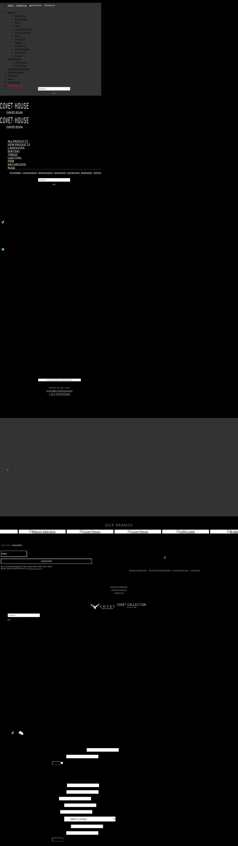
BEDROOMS (86, 173)
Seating (14, 151)
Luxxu (18, 660)
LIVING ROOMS (30, 173)
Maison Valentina (25, 667)
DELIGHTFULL (20, 46)
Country (58, 818)
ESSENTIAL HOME (22, 49)
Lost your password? (64, 771)
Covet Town (22, 703)
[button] (6, 469)
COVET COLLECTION (23, 32)
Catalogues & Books (18, 69)
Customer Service (180, 570)
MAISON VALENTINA (23, 29)
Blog (10, 79)
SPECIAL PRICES (15, 85)
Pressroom (15, 720)
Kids (11, 161)
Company (58, 805)
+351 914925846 (59, 394)
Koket (18, 673)
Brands (11, 13)
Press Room (14, 82)
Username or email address (69, 749)
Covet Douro (21, 62)
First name (59, 785)
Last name (59, 791)
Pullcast (19, 693)
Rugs (11, 167)
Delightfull (21, 683)
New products (19, 144)
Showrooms (14, 59)
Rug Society (22, 690)
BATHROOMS (73, 173)
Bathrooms (17, 164)
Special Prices (16, 723)
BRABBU (18, 42)
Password (59, 756)
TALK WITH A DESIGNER (159, 570)
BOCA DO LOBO (21, 19)
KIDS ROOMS (60, 173)
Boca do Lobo (23, 657)
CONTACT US (21, 5)
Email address (61, 826)
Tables (13, 154)
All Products (18, 141)
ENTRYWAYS (15, 173)
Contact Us (195, 570)
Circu (18, 663)
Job (55, 798)
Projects (12, 76)
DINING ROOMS (45, 173)
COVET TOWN (20, 66)
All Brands (20, 16)
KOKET (17, 36)
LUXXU (18, 22)
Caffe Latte (21, 677)
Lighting (14, 157)
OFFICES (97, 173)
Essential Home (24, 687)
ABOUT (11, 5)
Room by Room (15, 72)
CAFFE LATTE (20, 39)
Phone (56, 811)
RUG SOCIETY (20, 52)
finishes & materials (138, 570)
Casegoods (16, 147)
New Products (17, 650)
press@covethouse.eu (59, 390)
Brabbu (19, 680)
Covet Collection (25, 670)
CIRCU (17, 26)
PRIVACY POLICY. (35, 568)
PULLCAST (19, 56)
